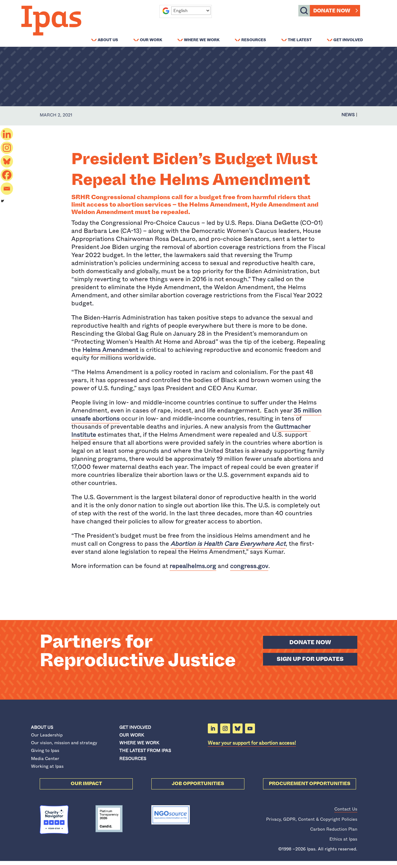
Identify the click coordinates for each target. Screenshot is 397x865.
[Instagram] (7, 148)
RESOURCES (132, 758)
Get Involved (348, 39)
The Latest (300, 39)
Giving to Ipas (45, 750)
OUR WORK (131, 735)
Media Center (45, 758)
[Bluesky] (7, 161)
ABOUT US (42, 727)
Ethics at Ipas (343, 839)
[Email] (7, 188)
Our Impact (86, 783)
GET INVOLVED (135, 727)
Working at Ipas (47, 766)
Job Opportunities (198, 783)
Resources (253, 39)
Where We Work (202, 39)
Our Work (151, 39)
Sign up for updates (310, 659)
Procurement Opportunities (309, 783)
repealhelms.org (193, 565)
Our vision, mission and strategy (64, 743)
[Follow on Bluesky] (238, 728)
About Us (108, 39)
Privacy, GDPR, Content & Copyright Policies (311, 819)
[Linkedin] (7, 134)
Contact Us (345, 809)
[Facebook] (7, 175)
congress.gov (249, 565)
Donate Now (331, 10)
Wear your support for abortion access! (252, 742)
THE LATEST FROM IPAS (145, 750)
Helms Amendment (110, 349)
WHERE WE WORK (139, 743)
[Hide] (2, 201)
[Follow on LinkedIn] (213, 728)
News (348, 114)
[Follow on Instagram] (225, 728)
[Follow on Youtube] (250, 728)
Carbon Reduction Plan (333, 829)
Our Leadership (47, 735)
